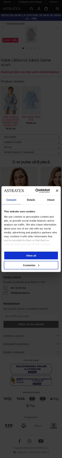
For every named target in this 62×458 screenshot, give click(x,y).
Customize (29, 265)
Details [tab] (31, 199)
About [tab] (50, 199)
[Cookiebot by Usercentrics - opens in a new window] (37, 191)
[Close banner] (57, 191)
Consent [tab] (11, 199)
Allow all (31, 255)
